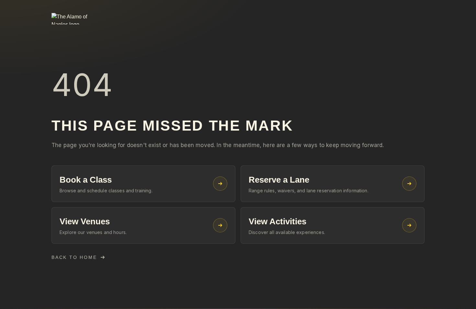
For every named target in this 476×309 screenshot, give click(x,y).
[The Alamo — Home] (77, 19)
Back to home (74, 257)
